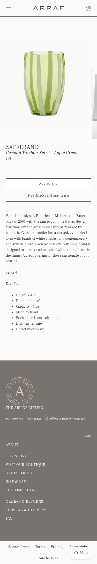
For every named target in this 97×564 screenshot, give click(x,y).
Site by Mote (48, 558)
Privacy (57, 547)
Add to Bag (48, 184)
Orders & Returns (24, 502)
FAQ (9, 519)
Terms (40, 547)
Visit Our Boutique (25, 465)
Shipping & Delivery (26, 510)
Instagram (16, 482)
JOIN (88, 436)
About (12, 445)
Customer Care (21, 490)
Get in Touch (19, 473)
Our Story (16, 456)
